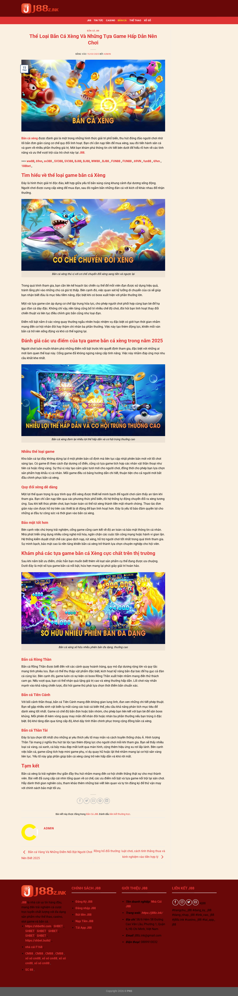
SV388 (58, 161)
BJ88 (78, 161)
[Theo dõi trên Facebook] (175, 902)
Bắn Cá (122, 20)
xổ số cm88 (33, 958)
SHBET (58, 926)
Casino (110, 20)
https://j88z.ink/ (152, 913)
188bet (26, 166)
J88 (89, 20)
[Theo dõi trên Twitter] (189, 902)
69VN (137, 161)
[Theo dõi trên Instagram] (182, 902)
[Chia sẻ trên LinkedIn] (107, 801)
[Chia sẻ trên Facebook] (80, 801)
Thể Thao (135, 20)
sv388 (48, 161)
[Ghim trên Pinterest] (100, 801)
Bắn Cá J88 (93, 31)
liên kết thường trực (120, 814)
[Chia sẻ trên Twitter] (86, 801)
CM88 (29, 953)
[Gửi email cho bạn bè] (93, 801)
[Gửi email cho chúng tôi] (195, 902)
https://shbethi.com (38, 926)
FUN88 (115, 161)
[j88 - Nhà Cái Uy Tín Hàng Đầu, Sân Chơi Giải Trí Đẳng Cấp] (40, 8)
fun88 (147, 161)
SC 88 (29, 969)
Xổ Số (147, 20)
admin (107, 54)
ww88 (30, 161)
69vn (39, 161)
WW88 (95, 161)
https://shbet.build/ (38, 940)
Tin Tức (98, 20)
